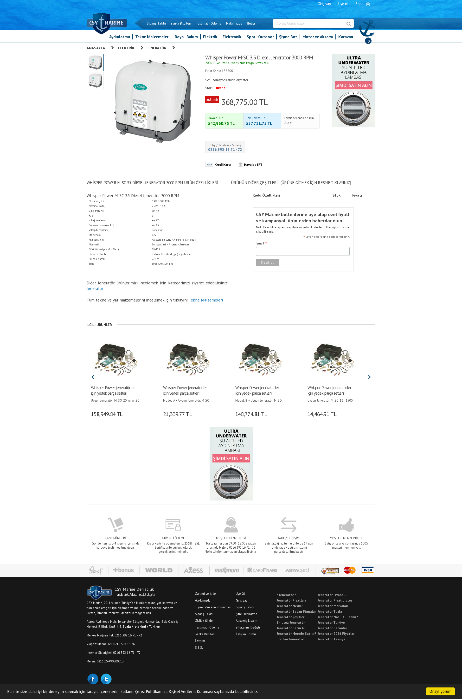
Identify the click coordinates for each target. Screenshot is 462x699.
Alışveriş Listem (246, 620)
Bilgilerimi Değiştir (248, 627)
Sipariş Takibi (156, 23)
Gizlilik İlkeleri (204, 620)
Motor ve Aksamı (317, 36)
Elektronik (232, 36)
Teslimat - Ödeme (208, 23)
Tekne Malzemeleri (152, 36)
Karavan (345, 36)
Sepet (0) (363, 3)
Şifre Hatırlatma (246, 614)
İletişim (252, 23)
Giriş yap (324, 3)
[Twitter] (106, 678)
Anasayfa (96, 47)
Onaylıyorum (440, 691)
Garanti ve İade (205, 593)
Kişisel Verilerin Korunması (213, 607)
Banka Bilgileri (181, 23)
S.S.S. (199, 647)
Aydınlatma (119, 36)
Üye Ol (240, 593)
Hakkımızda (234, 23)
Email (262, 243)
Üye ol (343, 3)
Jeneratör (156, 47)
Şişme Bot (288, 36)
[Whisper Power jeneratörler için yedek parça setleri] (115, 359)
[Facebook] (93, 678)
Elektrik (210, 36)
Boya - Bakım (186, 36)
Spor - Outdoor (260, 36)
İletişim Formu (246, 634)
